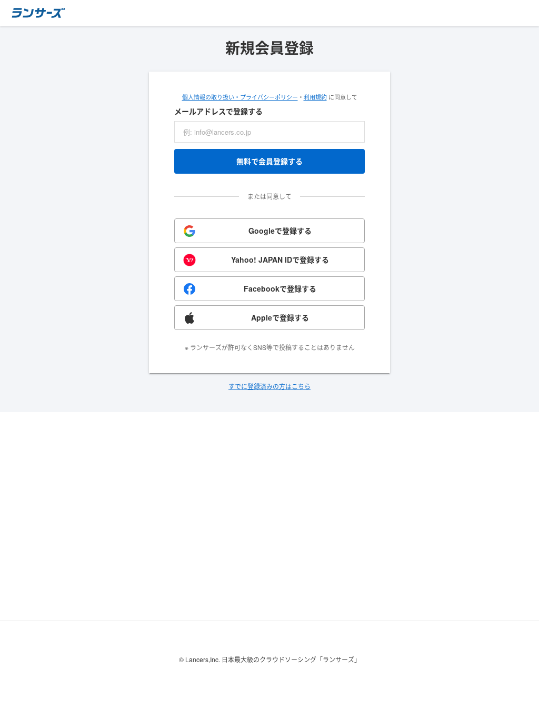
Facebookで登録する (280, 288)
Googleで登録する (280, 230)
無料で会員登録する (269, 161)
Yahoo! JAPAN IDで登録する (280, 259)
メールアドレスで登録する (218, 111)
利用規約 (315, 97)
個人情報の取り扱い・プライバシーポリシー (240, 97)
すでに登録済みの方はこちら (269, 386)
